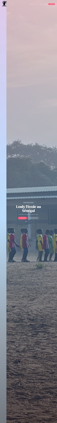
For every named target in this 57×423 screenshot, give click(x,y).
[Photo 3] (27, 221)
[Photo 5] (30, 221)
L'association (32, 4)
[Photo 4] (28, 221)
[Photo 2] (26, 221)
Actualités (40, 4)
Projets (36, 4)
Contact (45, 4)
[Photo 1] (25, 221)
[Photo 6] (31, 221)
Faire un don (52, 4)
